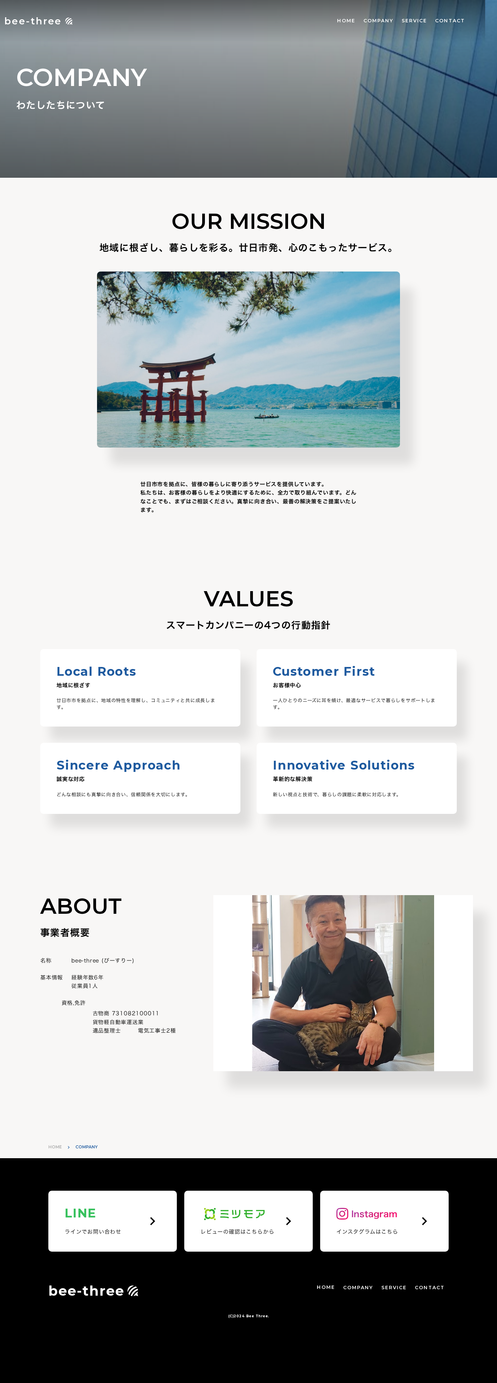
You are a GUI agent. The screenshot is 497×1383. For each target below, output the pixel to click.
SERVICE (414, 21)
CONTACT (450, 21)
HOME (346, 21)
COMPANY (378, 21)
